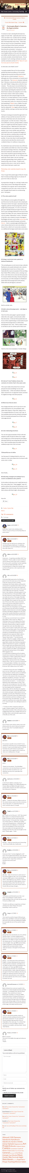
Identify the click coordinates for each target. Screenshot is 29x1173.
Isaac (8, 525)
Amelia (19, 1142)
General (12, 30)
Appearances (19, 1144)
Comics (5, 508)
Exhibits (13, 1150)
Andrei (9, 720)
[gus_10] (14, 464)
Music (20, 1155)
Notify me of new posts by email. (13, 1092)
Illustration (12, 1153)
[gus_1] (14, 293)
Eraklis (9, 850)
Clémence (20, 76)
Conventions (13, 1148)
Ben (9, 30)
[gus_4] (14, 372)
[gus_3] (14, 360)
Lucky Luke (23, 219)
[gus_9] (14, 448)
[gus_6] (14, 398)
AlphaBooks (6, 1142)
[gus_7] (14, 422)
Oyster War (10, 508)
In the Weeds (19, 1153)
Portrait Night (17, 1157)
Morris (3, 223)
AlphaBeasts (15, 1139)
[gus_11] (14, 468)
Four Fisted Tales (19, 1150)
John (8, 554)
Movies (14, 1155)
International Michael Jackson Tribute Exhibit (15, 18)
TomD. (9, 811)
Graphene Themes (12, 1171)
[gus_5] (14, 376)
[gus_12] (14, 494)
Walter (12, 103)
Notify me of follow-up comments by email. (13, 1089)
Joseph (9, 892)
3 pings (5, 517)
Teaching (11, 1162)
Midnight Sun (7, 1155)
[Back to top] (25, 1169)
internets (14, 80)
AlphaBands (6, 1139)
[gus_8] (14, 426)
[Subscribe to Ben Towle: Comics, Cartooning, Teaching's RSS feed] (2, 1)
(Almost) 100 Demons (11, 1137)
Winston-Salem (20, 1162)
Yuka (12, 107)
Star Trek (15, 1159)
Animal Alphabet (8, 1144)
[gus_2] (14, 337)
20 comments (8, 514)
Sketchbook (7, 1159)
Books (13, 1146)
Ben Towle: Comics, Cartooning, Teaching (12, 11)
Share (2, 510)
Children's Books (20, 1146)
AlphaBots (14, 1141)
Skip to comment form (7, 520)
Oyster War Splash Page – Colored (13, 22)
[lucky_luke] (14, 244)
